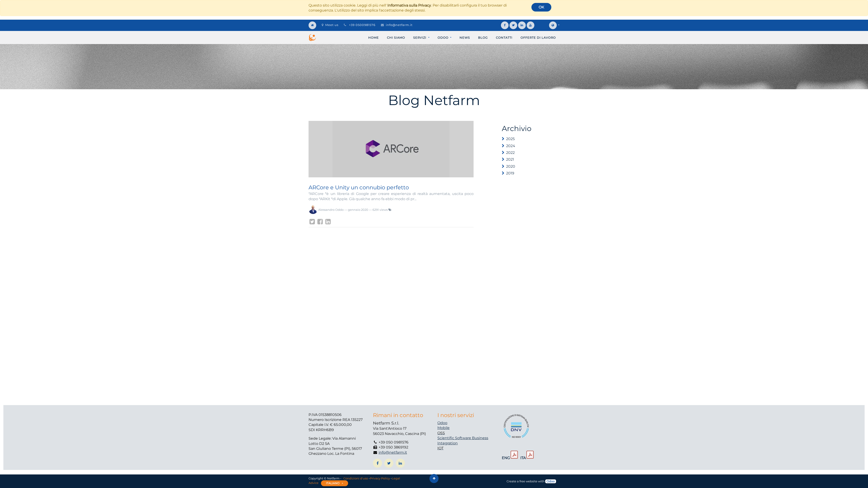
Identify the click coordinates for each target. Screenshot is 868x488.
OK (541, 7)
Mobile (443, 428)
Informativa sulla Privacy (409, 5)
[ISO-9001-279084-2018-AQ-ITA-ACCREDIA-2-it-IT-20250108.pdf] (530, 454)
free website (528, 481)
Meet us (331, 25)
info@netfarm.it (399, 25)
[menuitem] (373, 37)
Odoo (442, 423)
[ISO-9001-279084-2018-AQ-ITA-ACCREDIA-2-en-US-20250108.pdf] (514, 454)
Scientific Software (454, 438)
